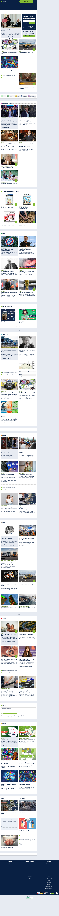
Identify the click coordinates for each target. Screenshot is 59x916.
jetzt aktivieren (5, 713)
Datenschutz (49, 870)
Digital (4, 435)
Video (4, 705)
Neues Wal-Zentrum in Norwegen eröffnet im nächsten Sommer (10, 672)
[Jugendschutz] (29, 897)
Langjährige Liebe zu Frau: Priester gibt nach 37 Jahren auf (9, 75)
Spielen (4, 724)
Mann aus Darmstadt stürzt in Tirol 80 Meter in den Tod (9, 828)
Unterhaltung (6, 103)
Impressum (49, 867)
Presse (49, 880)
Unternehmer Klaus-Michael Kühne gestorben (8, 77)
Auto (3, 522)
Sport (3, 233)
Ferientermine (10, 867)
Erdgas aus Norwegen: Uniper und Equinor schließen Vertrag (9, 372)
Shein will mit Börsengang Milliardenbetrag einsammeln (9, 374)
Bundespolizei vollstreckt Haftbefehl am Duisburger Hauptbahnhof (26, 837)
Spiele (29, 872)
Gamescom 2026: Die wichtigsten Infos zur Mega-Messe (8, 487)
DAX (20, 373)
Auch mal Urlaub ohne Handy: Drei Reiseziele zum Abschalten (9, 670)
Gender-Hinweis (49, 878)
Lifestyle (4, 618)
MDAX (20, 374)
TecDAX (20, 376)
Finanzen (5, 334)
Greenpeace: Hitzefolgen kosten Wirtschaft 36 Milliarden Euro (9, 370)
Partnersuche (10, 874)
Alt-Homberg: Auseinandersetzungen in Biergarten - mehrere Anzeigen (27, 844)
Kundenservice (49, 863)
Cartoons (29, 863)
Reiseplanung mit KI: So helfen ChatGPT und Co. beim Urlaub (9, 485)
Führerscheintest (29, 867)
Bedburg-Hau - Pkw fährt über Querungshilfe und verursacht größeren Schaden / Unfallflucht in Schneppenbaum (27, 840)
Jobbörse (10, 870)
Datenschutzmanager (49, 872)
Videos (29, 874)
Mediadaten (49, 882)
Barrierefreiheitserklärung (49, 865)
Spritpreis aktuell (10, 865)
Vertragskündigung (48, 886)
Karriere (48, 884)
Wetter (10, 872)
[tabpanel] (11, 25)
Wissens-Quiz (29, 876)
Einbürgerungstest (29, 865)
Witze (29, 878)
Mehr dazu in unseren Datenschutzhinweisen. (17, 716)
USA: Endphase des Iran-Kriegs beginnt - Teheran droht (9, 73)
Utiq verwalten (49, 874)
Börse (10, 863)
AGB (49, 876)
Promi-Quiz (29, 870)
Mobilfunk (26, 1)
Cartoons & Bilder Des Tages (10, 191)
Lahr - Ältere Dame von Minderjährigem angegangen (26, 835)
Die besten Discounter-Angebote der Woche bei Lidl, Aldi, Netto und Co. (9, 826)
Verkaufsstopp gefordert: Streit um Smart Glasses (8, 489)
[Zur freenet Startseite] (3, 1)
